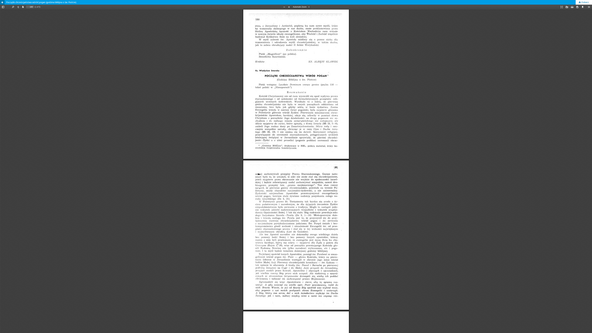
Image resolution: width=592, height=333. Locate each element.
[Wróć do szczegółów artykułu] (2, 2)
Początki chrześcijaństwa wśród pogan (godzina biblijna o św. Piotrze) (41, 2)
